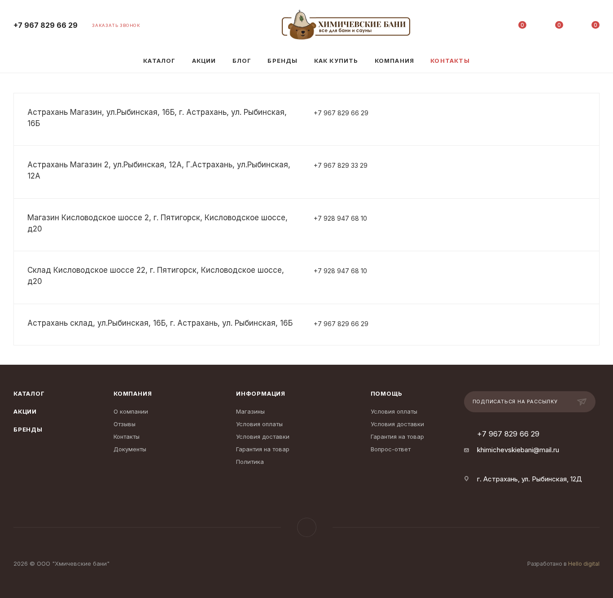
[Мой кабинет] (486, 26)
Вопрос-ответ (391, 449)
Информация (260, 393)
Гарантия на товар (262, 449)
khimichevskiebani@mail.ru (518, 449)
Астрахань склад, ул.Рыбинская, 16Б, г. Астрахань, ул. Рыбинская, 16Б (160, 323)
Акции (25, 411)
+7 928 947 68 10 (340, 218)
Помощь (387, 393)
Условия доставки (262, 436)
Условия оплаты (259, 424)
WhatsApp (306, 527)
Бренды (28, 429)
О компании (131, 411)
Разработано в (563, 563)
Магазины (250, 411)
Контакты (127, 436)
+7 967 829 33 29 (341, 165)
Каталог (29, 393)
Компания (133, 393)
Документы (130, 449)
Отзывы (125, 424)
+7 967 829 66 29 (45, 25)
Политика (250, 461)
